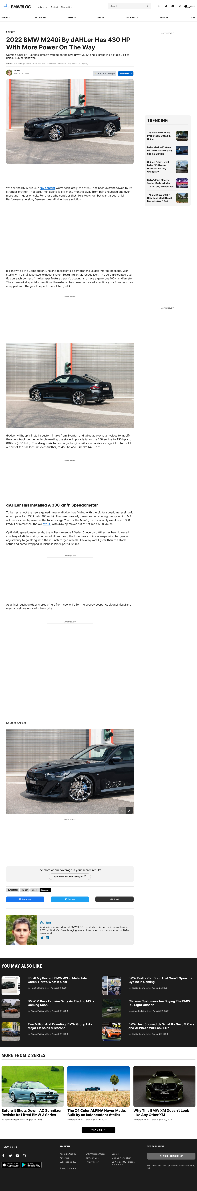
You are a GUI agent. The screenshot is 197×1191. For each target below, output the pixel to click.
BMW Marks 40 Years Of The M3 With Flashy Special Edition (160, 150)
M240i (34, 890)
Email (116, 899)
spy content (47, 187)
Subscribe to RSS (68, 1162)
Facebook (26, 899)
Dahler (25, 890)
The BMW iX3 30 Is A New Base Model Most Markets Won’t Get (159, 198)
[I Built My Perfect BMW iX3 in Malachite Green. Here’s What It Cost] (11, 977)
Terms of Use (92, 1158)
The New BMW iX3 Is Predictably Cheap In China (159, 135)
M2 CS (47, 524)
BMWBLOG (11, 63)
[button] (129, 810)
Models (6, 17)
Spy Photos (132, 17)
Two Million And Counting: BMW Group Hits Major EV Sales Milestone (60, 1026)
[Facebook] (159, 6)
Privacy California (68, 1168)
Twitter (71, 899)
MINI (193, 17)
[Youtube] (172, 6)
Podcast (165, 17)
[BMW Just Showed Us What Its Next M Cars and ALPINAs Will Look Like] (111, 1023)
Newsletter (66, 7)
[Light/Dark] (187, 6)
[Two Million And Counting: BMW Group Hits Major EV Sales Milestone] (11, 1023)
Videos (100, 17)
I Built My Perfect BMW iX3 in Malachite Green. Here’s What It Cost (57, 980)
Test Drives (40, 17)
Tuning (21, 63)
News (70, 17)
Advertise (42, 7)
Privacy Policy (92, 1162)
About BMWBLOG (68, 1154)
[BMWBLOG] (26, 1147)
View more (97, 1130)
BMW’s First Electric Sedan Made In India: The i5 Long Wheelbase (160, 183)
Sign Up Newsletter (121, 1158)
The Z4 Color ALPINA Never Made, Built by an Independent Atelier (96, 1112)
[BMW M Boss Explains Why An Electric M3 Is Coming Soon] (11, 1000)
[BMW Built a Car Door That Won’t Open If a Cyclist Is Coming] (111, 977)
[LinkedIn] (47, 938)
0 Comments (126, 73)
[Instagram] (179, 6)
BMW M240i (13, 890)
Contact (54, 7)
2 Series (10, 32)
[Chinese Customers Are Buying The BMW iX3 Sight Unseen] (111, 1000)
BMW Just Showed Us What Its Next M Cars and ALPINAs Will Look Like (161, 1026)
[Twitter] (165, 6)
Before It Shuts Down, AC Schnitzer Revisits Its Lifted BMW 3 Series (32, 1112)
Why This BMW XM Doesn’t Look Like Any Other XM (161, 1112)
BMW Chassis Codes (95, 1154)
